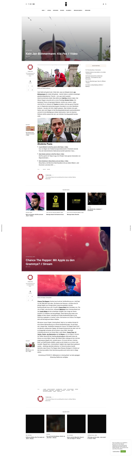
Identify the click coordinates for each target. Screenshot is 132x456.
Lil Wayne (62, 334)
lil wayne (63, 390)
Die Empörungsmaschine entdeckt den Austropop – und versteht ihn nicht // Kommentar (94, 77)
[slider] (52, 140)
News (31, 50)
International (29, 256)
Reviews (30, 435)
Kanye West (62, 307)
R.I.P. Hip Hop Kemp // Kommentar (93, 70)
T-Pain (72, 390)
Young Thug (70, 332)
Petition (39, 315)
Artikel (89, 207)
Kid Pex (64, 98)
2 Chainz (44, 389)
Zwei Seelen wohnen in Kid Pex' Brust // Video (51, 154)
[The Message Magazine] (66, 4)
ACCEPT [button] (123, 451)
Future (44, 334)
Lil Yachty (68, 390)
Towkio (54, 391)
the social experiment (47, 391)
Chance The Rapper (43, 301)
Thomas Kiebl (30, 71)
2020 (47, 212)
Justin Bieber (44, 311)
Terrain (54, 328)
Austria (27, 50)
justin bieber (45, 390)
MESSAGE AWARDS (56, 212)
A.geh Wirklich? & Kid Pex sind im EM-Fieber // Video (53, 147)
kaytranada (57, 390)
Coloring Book (59, 389)
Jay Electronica (51, 334)
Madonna (62, 309)
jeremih (76, 389)
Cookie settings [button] (116, 451)
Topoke (48, 169)
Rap (26, 435)
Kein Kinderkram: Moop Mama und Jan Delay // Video (53, 161)
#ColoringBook (61, 336)
